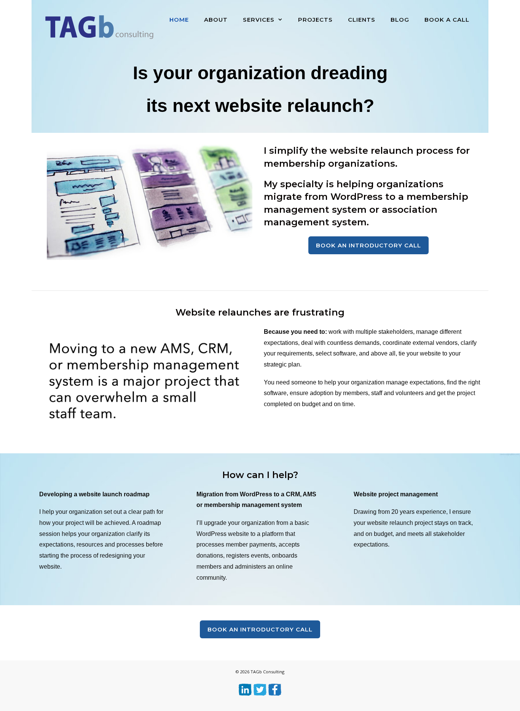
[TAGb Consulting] (100, 26)
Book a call (446, 19)
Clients (361, 19)
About (216, 19)
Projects (315, 19)
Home (179, 19)
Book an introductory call (368, 245)
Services (258, 19)
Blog (400, 19)
